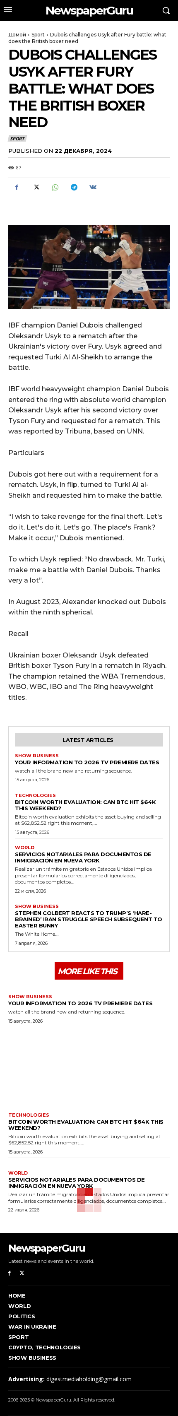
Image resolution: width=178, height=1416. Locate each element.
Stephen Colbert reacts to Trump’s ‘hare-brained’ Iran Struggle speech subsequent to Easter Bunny (88, 919)
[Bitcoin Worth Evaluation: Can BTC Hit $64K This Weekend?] (89, 1067)
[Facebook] (16, 187)
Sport (38, 34)
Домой (17, 34)
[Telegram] (73, 187)
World (24, 847)
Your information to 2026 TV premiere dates (87, 762)
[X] (35, 187)
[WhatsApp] (54, 187)
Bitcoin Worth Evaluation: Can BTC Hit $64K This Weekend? (85, 805)
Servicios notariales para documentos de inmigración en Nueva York (83, 857)
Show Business (37, 756)
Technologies (35, 795)
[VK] (92, 187)
